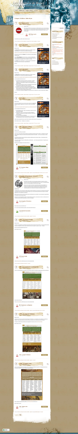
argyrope (28, 45)
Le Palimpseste (41, 10)
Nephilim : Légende (23, 65)
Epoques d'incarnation (24, 172)
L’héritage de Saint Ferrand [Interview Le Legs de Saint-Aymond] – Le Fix (57, 50)
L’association (17, 13)
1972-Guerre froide (23, 256)
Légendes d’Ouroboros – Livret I (28, 176)
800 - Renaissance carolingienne (25, 305)
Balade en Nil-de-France (55, 33)
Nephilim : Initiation (29, 10)
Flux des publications (55, 61)
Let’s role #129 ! (23, 69)
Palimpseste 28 (54, 36)
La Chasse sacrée (24, 23)
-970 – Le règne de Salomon (27, 314)
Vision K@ (36, 10)
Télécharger (44, 34)
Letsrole (32, 65)
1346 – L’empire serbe (25, 363)
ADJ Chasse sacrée (32, 34)
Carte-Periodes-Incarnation (24, 210)
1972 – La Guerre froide (26, 220)
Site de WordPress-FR (55, 64)
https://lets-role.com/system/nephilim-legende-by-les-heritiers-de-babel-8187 (26, 52)
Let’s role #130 (23, 45)
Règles (27, 65)
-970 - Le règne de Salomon (24, 354)
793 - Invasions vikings (23, 167)
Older (20, 415)
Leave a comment (37, 65)
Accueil (16, 10)
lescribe (27, 220)
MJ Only (30, 41)
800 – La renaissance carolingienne (29, 267)
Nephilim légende (37, 172)
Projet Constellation (23, 41)
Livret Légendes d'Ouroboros (25, 201)
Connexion (53, 60)
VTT (34, 65)
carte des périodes (18, 301)
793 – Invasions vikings (25, 127)
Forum (47, 10)
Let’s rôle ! (22, 98)
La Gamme (57, 46)
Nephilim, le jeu (21, 10)
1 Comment (38, 41)
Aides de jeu (19, 41)
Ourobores (41, 172)
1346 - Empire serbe (23, 406)
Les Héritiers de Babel (29, 3)
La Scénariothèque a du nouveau (57, 37)
